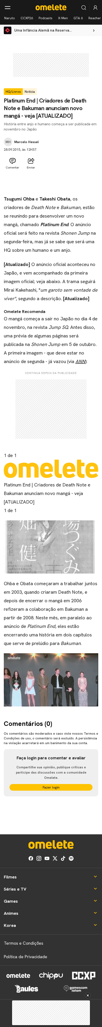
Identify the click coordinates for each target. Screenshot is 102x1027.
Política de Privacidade (25, 956)
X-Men (63, 18)
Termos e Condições (23, 943)
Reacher (94, 18)
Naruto (9, 18)
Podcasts (45, 18)
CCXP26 (27, 18)
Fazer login (51, 787)
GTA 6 (78, 18)
